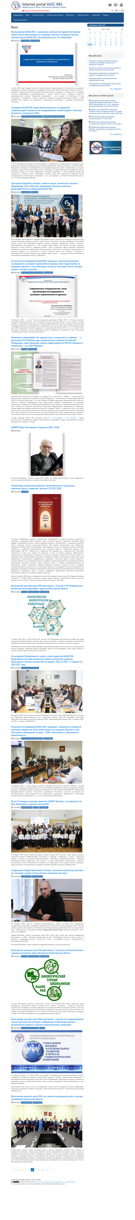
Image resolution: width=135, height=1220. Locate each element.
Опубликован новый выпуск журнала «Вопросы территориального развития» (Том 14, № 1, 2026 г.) (105, 129)
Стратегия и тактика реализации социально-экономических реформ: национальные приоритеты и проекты (103, 62)
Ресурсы (106, 15)
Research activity (38, 15)
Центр (27, 15)
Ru (120, 10)
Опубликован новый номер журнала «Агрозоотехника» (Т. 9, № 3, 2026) (102, 118)
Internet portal (42, 4)
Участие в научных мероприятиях (32, 116)
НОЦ (36, 807)
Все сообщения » (116, 89)
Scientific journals (83, 15)
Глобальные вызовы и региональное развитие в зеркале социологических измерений (105, 69)
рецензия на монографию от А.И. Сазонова (59, 418)
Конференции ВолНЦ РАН (30, 1028)
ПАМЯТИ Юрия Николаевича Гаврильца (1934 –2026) (35, 427)
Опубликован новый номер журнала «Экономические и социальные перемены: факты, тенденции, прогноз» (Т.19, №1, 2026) (43, 487)
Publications (70, 15)
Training (35, 192)
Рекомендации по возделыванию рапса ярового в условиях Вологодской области (105, 84)
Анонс (25, 592)
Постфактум (35, 41)
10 (42, 1170)
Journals (25, 492)
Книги (24, 349)
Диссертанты (27, 876)
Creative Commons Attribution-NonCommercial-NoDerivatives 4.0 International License (55, 1182)
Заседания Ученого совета (30, 668)
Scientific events (34, 592)
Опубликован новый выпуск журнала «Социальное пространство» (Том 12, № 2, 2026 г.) (105, 123)
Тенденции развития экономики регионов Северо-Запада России (103, 79)
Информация (18, 15)
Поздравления (38, 876)
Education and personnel (55, 15)
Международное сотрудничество (55, 116)
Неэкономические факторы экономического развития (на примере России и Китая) (104, 74)
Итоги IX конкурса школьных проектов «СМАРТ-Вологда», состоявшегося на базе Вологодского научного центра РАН (46, 802)
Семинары (26, 41)
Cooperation (96, 15)
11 (46, 1170)
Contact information (20, 20)
